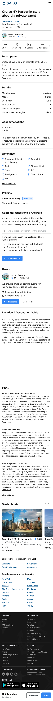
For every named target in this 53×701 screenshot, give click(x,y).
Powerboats (32, 564)
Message (33, 695)
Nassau (5, 586)
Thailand (5, 596)
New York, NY (8, 21)
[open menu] (49, 3)
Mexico (30, 592)
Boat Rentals (32, 622)
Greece (30, 599)
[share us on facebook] (7, 674)
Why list (30, 625)
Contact (5, 628)
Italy (4, 606)
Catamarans (32, 567)
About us (5, 619)
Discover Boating (34, 633)
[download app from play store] (11, 685)
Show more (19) (9, 183)
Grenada (5, 592)
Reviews (30, 631)
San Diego (31, 582)
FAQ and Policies (8, 625)
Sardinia (5, 602)
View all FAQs (8, 495)
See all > (5, 663)
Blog (4, 622)
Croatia (30, 602)
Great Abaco (32, 586)
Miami (29, 579)
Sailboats (6, 564)
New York (6, 579)
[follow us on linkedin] (15, 674)
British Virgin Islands (10, 655)
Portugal (30, 596)
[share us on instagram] (11, 674)
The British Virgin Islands (12, 589)
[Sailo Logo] (9, 3)
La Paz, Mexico (33, 649)
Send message (10, 302)
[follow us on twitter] (3, 674)
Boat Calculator (33, 628)
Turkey (30, 606)
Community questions (36, 636)
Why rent (31, 619)
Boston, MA (32, 655)
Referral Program (34, 639)
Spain (4, 599)
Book (46, 695)
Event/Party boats (9, 567)
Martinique (31, 589)
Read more (6, 78)
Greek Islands (32, 660)
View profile (28, 302)
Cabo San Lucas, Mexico (37, 652)
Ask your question (12, 258)
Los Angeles (7, 582)
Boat (17, 21)
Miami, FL (31, 658)
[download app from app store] (30, 685)
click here (6, 224)
